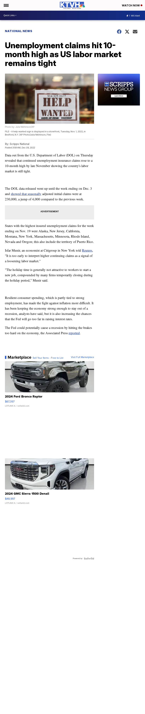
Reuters (87, 250)
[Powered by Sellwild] (89, 558)
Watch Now (131, 5)
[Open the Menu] (6, 5)
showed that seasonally (26, 193)
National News (18, 31)
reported (74, 333)
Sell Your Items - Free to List (48, 358)
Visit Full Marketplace (82, 357)
